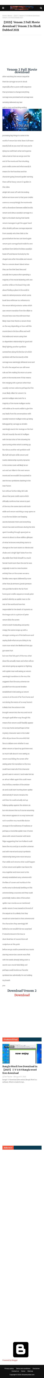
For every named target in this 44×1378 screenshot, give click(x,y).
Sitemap (30, 1371)
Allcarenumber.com (28, 1375)
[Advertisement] (22, 53)
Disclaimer (36, 1368)
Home (4, 16)
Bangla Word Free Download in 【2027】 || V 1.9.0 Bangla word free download (19, 1069)
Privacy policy (9, 1368)
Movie (10, 16)
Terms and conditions (23, 1368)
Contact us (15, 1371)
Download (22, 995)
